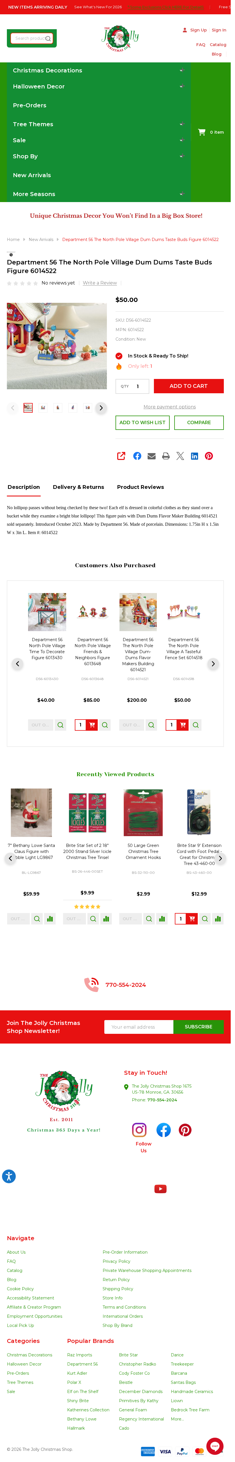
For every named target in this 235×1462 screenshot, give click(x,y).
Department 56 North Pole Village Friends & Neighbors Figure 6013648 (93, 651)
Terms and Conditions (124, 1307)
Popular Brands (90, 1340)
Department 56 (82, 1364)
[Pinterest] (209, 456)
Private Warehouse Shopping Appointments (147, 1270)
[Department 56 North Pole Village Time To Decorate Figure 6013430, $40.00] (47, 612)
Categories (23, 1340)
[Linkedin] (195, 456)
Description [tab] (24, 487)
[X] (180, 456)
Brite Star (128, 1355)
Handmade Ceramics (192, 1391)
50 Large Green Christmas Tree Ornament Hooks (143, 851)
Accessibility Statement (30, 1298)
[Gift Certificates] (224, 54)
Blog (217, 54)
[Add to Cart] (92, 725)
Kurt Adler (77, 1373)
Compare (199, 422)
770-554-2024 (162, 1100)
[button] (61, 1112)
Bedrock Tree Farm (190, 1409)
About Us (16, 1252)
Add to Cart (189, 386)
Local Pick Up (20, 1325)
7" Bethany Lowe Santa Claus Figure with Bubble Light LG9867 (31, 851)
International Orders (123, 1316)
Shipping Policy (118, 1288)
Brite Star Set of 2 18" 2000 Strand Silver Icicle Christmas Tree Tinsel (87, 851)
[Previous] (17, 663)
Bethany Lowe (82, 1419)
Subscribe (198, 1027)
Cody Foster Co (134, 1373)
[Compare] (50, 918)
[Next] (213, 663)
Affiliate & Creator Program (34, 1307)
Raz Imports (79, 1355)
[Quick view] (60, 725)
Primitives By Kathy (138, 1400)
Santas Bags (183, 1382)
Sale (11, 1391)
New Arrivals (32, 175)
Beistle (126, 1382)
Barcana (179, 1373)
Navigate (20, 1238)
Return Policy (116, 1279)
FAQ (200, 44)
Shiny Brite (78, 1400)
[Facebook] (137, 456)
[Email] (152, 456)
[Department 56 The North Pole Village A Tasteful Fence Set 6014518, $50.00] (183, 612)
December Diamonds (140, 1391)
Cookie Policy (20, 1288)
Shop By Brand (117, 1325)
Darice (177, 1355)
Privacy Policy (116, 1261)
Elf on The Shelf (82, 1391)
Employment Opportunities (34, 1316)
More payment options (170, 407)
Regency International (141, 1419)
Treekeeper (182, 1364)
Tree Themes (20, 1382)
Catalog (218, 44)
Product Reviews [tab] (140, 487)
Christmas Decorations (29, 1355)
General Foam (133, 1409)
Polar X (74, 1382)
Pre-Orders (29, 105)
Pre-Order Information (125, 1252)
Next (101, 408)
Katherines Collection (88, 1409)
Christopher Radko (137, 1364)
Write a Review (100, 283)
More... (177, 1419)
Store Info (113, 1298)
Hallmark (76, 1428)
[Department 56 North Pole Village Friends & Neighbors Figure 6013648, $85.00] (93, 612)
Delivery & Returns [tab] (78, 487)
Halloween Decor (24, 1364)
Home (13, 239)
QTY (125, 386)
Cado (124, 1428)
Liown (177, 1400)
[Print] (166, 456)
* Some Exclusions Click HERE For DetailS (168, 7)
